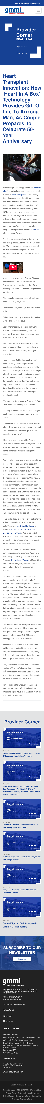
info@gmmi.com (16, 1071)
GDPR (19, 1090)
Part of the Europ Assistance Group (14, 1004)
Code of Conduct (9, 1090)
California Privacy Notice (27, 1093)
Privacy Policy (11, 1093)
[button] (38, 10)
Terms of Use (36, 1090)
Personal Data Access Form (19, 1096)
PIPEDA (26, 1090)
